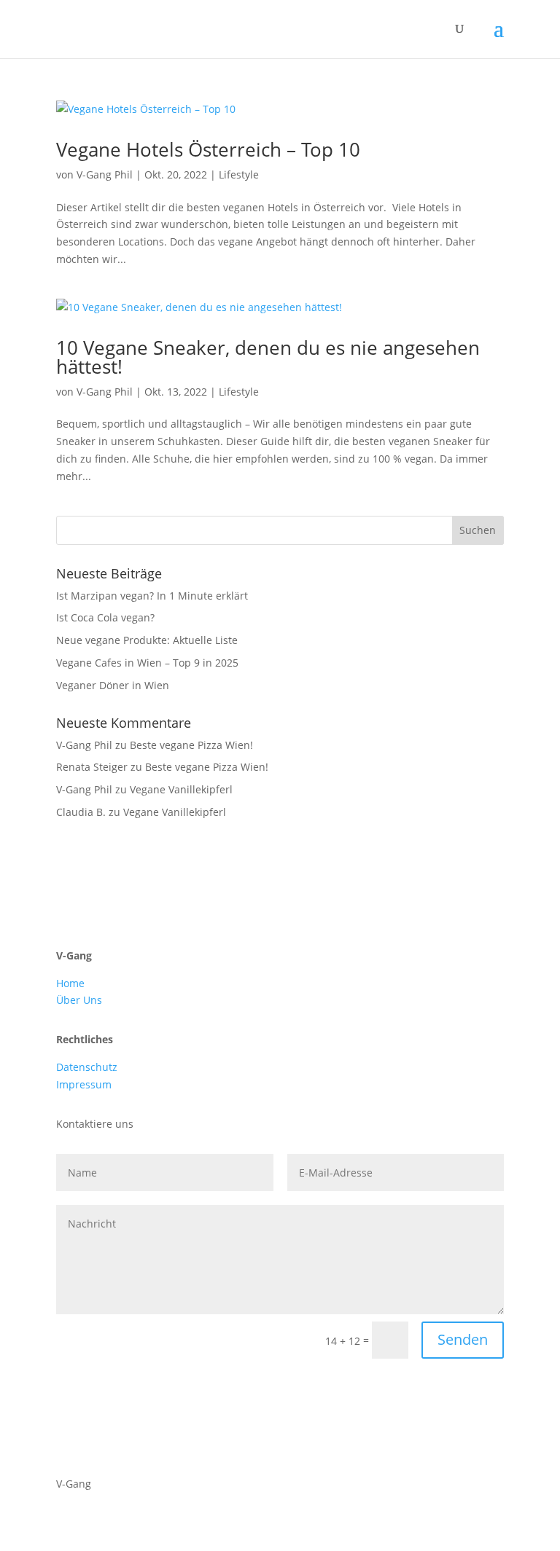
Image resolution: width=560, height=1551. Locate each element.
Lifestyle (239, 174)
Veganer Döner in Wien (112, 685)
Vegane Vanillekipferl (181, 789)
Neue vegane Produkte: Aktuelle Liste (147, 640)
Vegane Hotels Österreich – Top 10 (208, 149)
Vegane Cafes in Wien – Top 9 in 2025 (147, 663)
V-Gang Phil (105, 174)
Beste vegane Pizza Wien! (191, 745)
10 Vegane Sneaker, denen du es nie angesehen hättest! (268, 357)
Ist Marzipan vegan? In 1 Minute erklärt (152, 595)
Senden (463, 1339)
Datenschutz (86, 1067)
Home (70, 983)
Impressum (84, 1084)
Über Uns (79, 1000)
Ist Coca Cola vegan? (105, 617)
